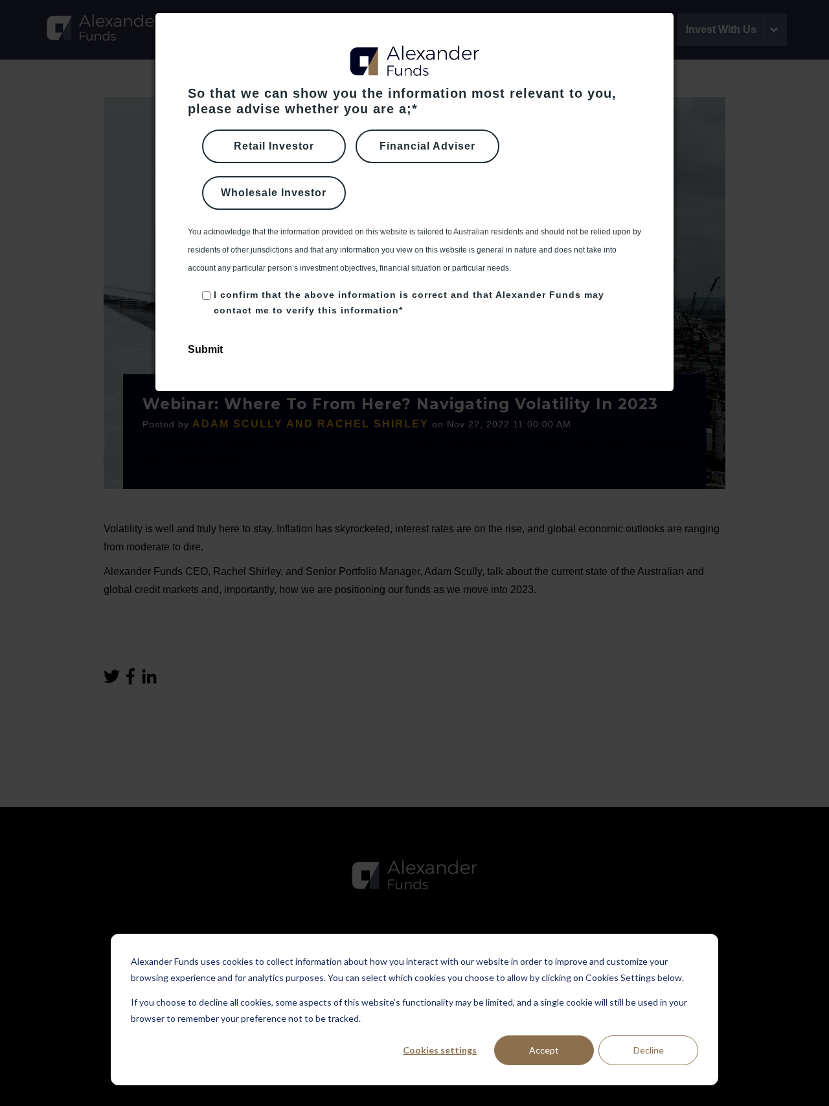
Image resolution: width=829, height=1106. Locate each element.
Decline (648, 1049)
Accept (544, 1049)
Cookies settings (440, 1049)
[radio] (274, 146)
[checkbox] (414, 176)
